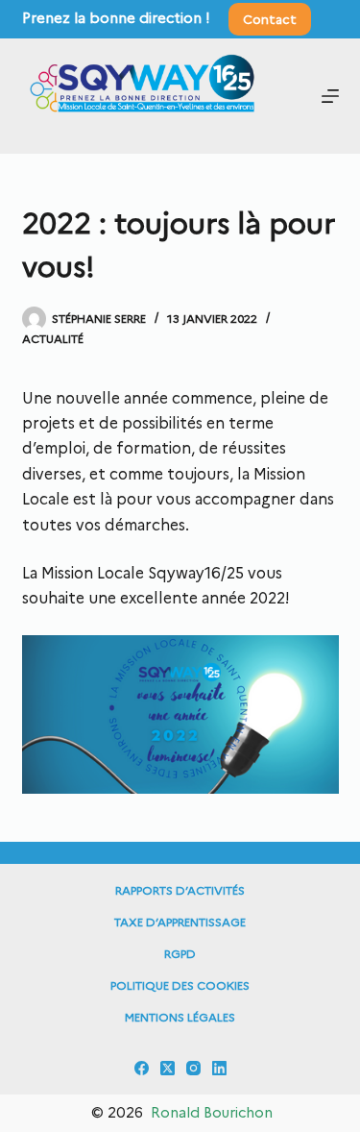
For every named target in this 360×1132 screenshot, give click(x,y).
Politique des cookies (180, 985)
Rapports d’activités (180, 890)
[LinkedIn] (219, 1068)
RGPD (180, 954)
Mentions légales (180, 1017)
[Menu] (330, 96)
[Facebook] (141, 1068)
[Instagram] (193, 1068)
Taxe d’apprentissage (180, 922)
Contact (270, 19)
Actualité (53, 339)
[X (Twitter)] (167, 1068)
